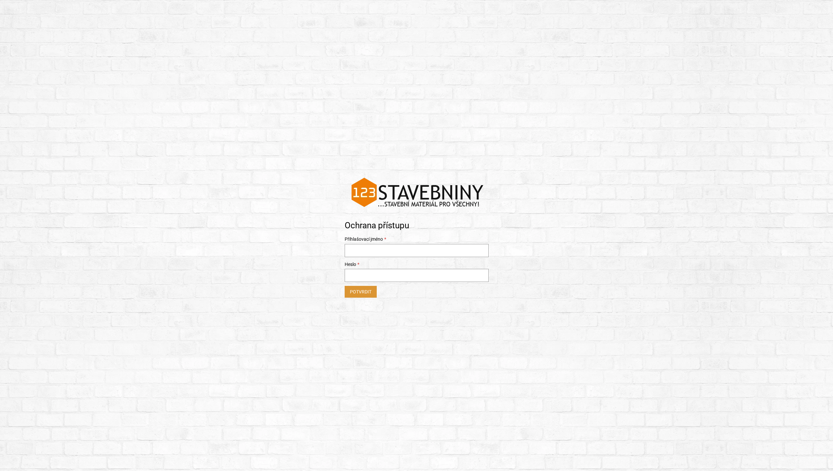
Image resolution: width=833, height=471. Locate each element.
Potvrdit (360, 291)
